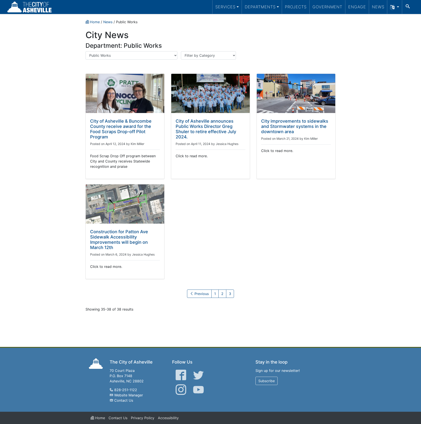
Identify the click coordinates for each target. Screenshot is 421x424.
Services (225, 6)
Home (99, 418)
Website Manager (128, 395)
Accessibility (168, 418)
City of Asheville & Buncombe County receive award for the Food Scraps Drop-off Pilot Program (121, 129)
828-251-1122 (125, 390)
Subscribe (266, 381)
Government (327, 6)
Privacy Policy (142, 418)
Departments (260, 6)
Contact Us (123, 400)
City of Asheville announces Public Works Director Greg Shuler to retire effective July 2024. (206, 129)
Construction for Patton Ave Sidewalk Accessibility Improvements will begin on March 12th (119, 239)
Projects (296, 6)
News (378, 6)
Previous (201, 294)
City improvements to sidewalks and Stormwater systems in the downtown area (294, 126)
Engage (357, 6)
